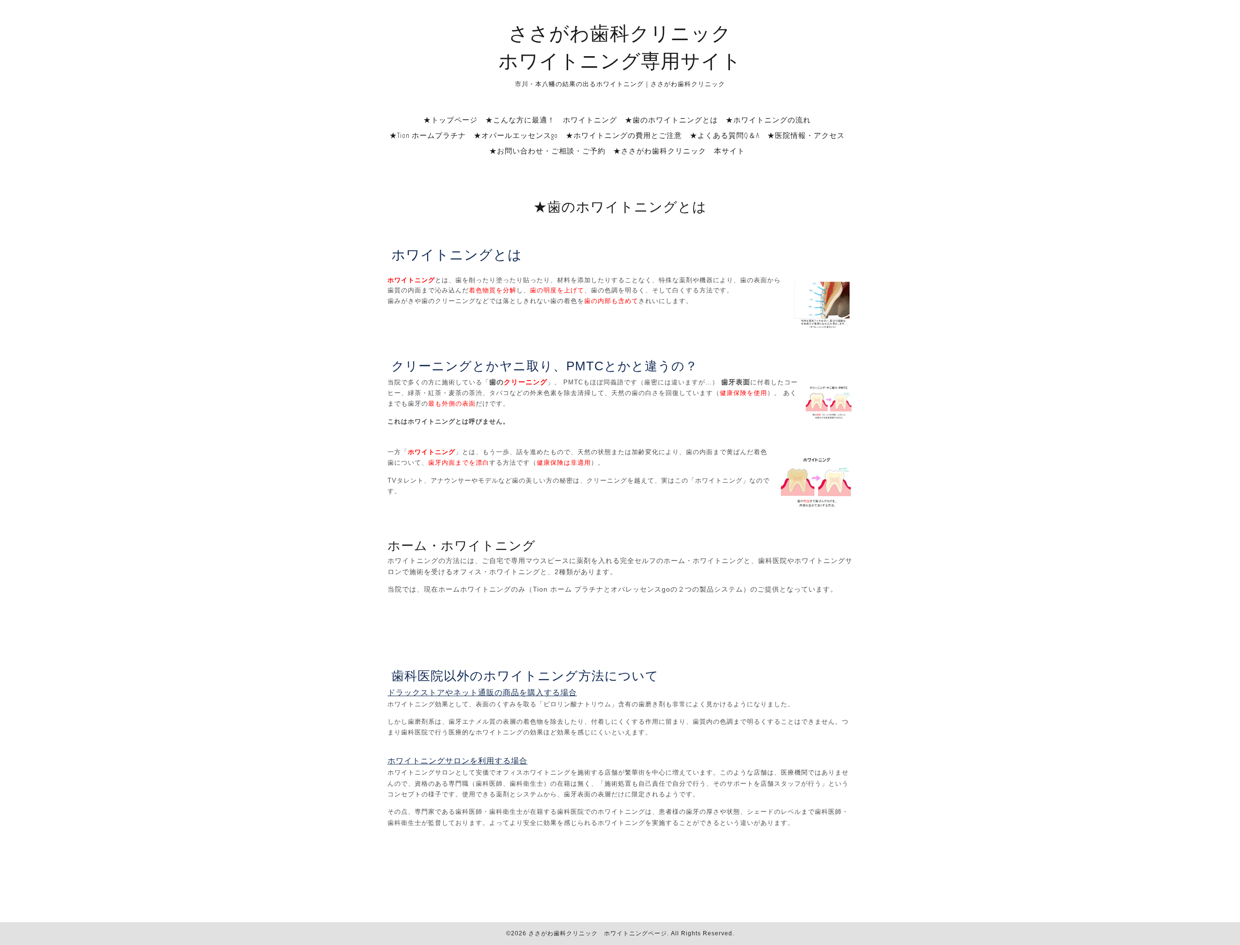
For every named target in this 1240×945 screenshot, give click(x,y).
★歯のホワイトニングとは (671, 119)
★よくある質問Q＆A (725, 135)
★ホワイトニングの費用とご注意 (624, 135)
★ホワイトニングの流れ (768, 119)
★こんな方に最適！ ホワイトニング (551, 119)
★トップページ (450, 119)
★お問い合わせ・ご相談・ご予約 (547, 150)
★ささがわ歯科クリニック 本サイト (679, 150)
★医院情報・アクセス (806, 135)
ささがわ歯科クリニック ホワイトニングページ (597, 933)
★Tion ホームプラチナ (427, 135)
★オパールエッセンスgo (516, 135)
